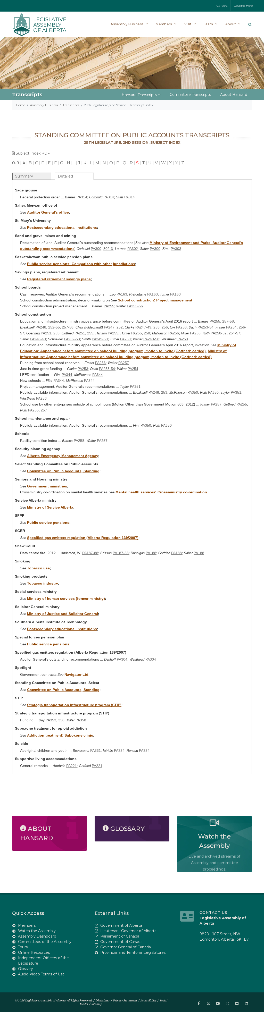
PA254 (231, 327)
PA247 (109, 327)
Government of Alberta (121, 925)
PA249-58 (151, 339)
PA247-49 (143, 327)
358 (61, 720)
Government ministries (47, 486)
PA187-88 (90, 553)
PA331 (95, 750)
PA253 (182, 339)
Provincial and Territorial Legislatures (133, 952)
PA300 (96, 249)
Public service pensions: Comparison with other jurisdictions (81, 264)
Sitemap (96, 1004)
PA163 (122, 294)
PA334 (119, 750)
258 (147, 333)
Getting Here (243, 5)
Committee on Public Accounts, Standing (63, 471)
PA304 (122, 659)
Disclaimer (102, 1000)
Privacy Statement (125, 1000)
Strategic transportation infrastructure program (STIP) (74, 705)
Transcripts (71, 105)
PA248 (41, 327)
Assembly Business (44, 105)
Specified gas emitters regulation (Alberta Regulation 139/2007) (82, 538)
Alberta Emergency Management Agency (62, 456)
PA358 (81, 720)
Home (20, 105)
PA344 (67, 375)
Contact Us (213, 912)
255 (90, 333)
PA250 (125, 339)
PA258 (181, 327)
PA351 (135, 386)
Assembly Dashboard (37, 936)
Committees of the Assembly (44, 941)
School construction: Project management (155, 300)
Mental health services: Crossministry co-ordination (161, 492)
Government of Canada (121, 941)
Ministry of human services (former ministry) (66, 598)
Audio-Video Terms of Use (41, 974)
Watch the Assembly (37, 931)
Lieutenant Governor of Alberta (128, 931)
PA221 (71, 766)
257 (44, 410)
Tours (23, 947)
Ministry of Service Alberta (50, 507)
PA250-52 (219, 333)
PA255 (109, 306)
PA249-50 (100, 339)
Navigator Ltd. (76, 674)
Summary (24, 176)
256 (165, 327)
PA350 (192, 392)
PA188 (151, 553)
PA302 (132, 249)
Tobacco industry (42, 583)
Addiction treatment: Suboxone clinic (60, 735)
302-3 (108, 249)
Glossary (25, 968)
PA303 (176, 249)
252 (120, 327)
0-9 (15, 163)
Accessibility (148, 1000)
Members (27, 925)
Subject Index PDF (33, 153)
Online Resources (34, 952)
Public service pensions (48, 522)
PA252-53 (72, 339)
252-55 (54, 327)
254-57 (234, 333)
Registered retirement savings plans (59, 279)
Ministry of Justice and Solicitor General (62, 614)
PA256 (173, 333)
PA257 (123, 363)
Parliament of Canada (119, 936)
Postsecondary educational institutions (62, 227)
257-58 (228, 321)
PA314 (82, 197)
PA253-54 (205, 327)
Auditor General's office (48, 212)
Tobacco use (38, 568)
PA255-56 (135, 306)
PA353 (51, 720)
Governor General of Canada (125, 947)
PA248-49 (38, 339)
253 (156, 327)
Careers (222, 5)
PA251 (46, 333)
